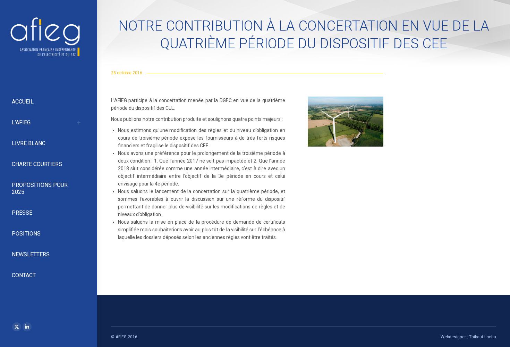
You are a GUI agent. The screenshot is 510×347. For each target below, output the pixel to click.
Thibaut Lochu (482, 336)
